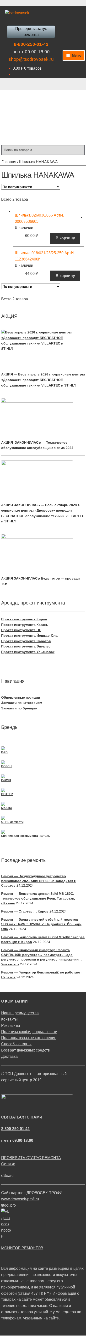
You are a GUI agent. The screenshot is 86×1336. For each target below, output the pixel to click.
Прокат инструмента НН (21, 630)
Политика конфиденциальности (29, 1032)
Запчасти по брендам (19, 708)
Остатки (8, 1164)
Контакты (9, 1019)
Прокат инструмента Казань (24, 625)
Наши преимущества (20, 1013)
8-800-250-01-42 (31, 44)
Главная (8, 162)
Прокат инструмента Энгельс (25, 646)
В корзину (65, 238)
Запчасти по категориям (21, 703)
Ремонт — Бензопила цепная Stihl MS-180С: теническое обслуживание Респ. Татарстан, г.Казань (38, 898)
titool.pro (8, 1205)
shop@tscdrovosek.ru (31, 59)
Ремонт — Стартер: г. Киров (24, 911)
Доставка (9, 1056)
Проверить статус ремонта (31, 32)
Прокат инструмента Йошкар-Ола (29, 635)
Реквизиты (10, 1025)
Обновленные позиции (20, 697)
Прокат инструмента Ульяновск (27, 652)
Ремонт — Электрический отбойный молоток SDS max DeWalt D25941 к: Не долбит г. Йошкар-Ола (41, 924)
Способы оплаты (16, 1044)
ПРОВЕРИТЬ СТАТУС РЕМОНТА (31, 1158)
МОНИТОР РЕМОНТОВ (22, 1248)
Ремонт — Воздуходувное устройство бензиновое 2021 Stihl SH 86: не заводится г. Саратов (38, 881)
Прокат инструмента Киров (24, 619)
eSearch (8, 1175)
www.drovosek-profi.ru (20, 1199)
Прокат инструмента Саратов (26, 641)
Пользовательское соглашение (28, 1038)
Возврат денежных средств (25, 1050)
